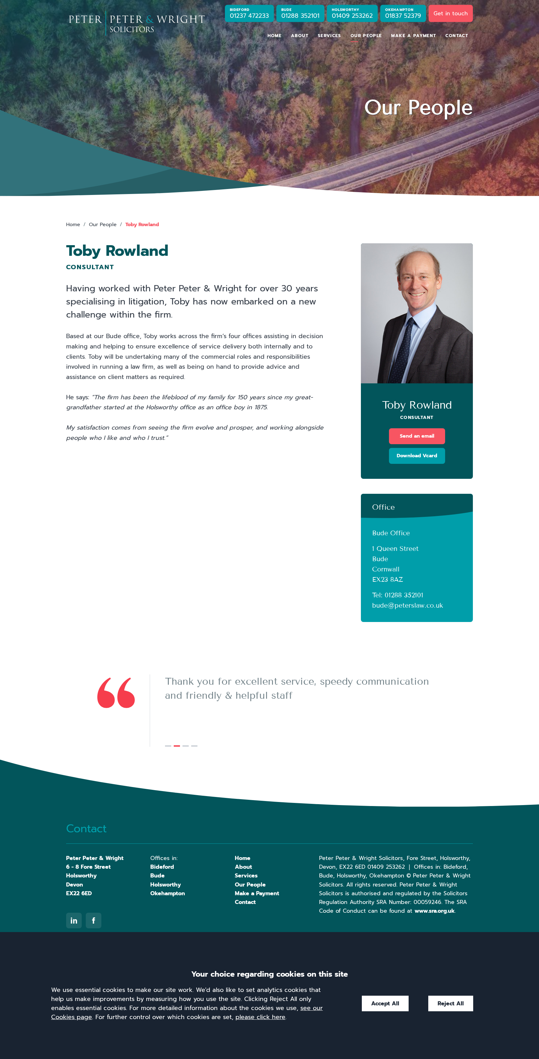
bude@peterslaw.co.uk (407, 605)
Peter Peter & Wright (95, 858)
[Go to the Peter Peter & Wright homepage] (136, 23)
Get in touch (451, 13)
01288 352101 (404, 595)
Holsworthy (165, 885)
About (299, 35)
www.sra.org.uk (435, 911)
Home (275, 35)
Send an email (417, 436)
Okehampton (167, 893)
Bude (157, 876)
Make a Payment (413, 35)
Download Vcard (417, 455)
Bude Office (391, 533)
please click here (260, 1017)
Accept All (385, 1003)
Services (329, 35)
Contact (456, 35)
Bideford (162, 867)
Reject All (451, 1003)
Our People (366, 35)
